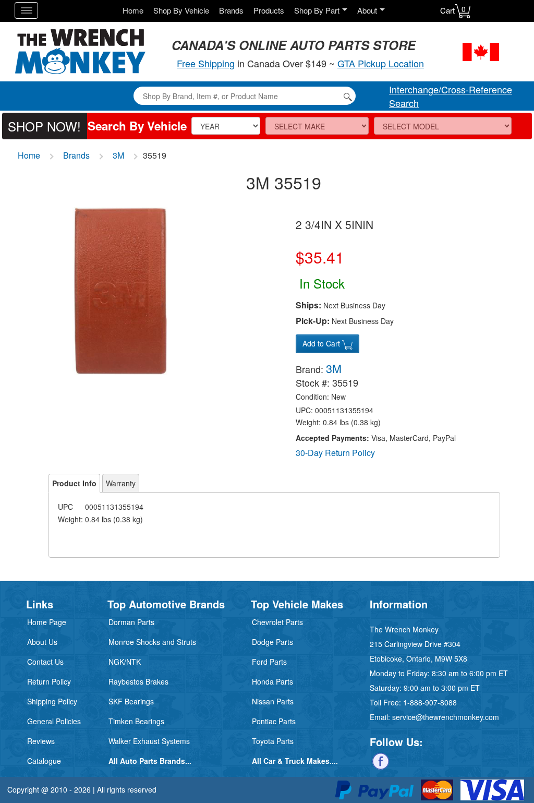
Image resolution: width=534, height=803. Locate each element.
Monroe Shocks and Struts (152, 642)
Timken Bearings (136, 721)
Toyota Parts (273, 741)
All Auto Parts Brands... (149, 761)
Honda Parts (272, 681)
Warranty (121, 483)
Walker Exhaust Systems (149, 741)
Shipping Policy (52, 701)
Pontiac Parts (274, 721)
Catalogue (44, 761)
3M (118, 155)
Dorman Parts (131, 622)
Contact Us (45, 661)
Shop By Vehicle (181, 10)
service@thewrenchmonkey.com (445, 717)
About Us (42, 642)
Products (268, 10)
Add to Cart (322, 343)
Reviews (41, 741)
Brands (231, 10)
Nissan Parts (273, 701)
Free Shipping (206, 63)
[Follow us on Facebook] (381, 759)
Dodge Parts (272, 642)
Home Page (46, 622)
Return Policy (49, 681)
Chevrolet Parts (277, 622)
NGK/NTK (124, 661)
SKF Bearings (131, 701)
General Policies (54, 721)
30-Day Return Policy (335, 453)
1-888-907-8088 (430, 702)
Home (133, 10)
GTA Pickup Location (380, 63)
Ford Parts (269, 661)
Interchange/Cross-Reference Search (450, 96)
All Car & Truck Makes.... (295, 761)
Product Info (74, 483)
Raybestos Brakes (138, 681)
